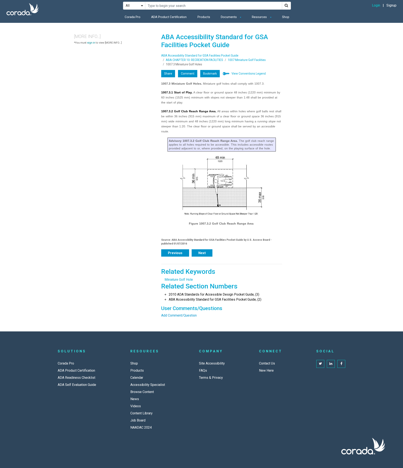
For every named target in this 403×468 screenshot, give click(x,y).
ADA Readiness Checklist (76, 378)
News (134, 399)
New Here (266, 370)
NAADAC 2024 (141, 427)
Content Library (141, 413)
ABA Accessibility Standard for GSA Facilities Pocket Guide (199, 55)
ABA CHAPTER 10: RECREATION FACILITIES (194, 60)
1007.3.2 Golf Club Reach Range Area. (188, 111)
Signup (391, 5)
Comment (187, 73)
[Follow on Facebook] (341, 364)
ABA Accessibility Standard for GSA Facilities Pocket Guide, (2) (215, 299)
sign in (91, 42)
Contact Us (267, 363)
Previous (175, 253)
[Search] (286, 6)
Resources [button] (260, 17)
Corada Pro (132, 17)
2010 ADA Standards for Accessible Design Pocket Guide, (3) (214, 294)
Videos (135, 406)
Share (168, 73)
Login (376, 5)
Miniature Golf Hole (179, 280)
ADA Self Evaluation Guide (77, 385)
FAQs (203, 370)
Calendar (136, 378)
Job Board (137, 420)
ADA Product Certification (169, 17)
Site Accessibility (212, 363)
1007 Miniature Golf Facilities (247, 60)
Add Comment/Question (179, 315)
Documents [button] (229, 17)
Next (202, 253)
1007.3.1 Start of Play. (176, 92)
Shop (285, 17)
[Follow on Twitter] (320, 364)
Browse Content (142, 392)
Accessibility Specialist (147, 385)
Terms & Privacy (211, 378)
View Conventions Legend (249, 73)
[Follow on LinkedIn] (331, 364)
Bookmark (210, 73)
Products (204, 17)
